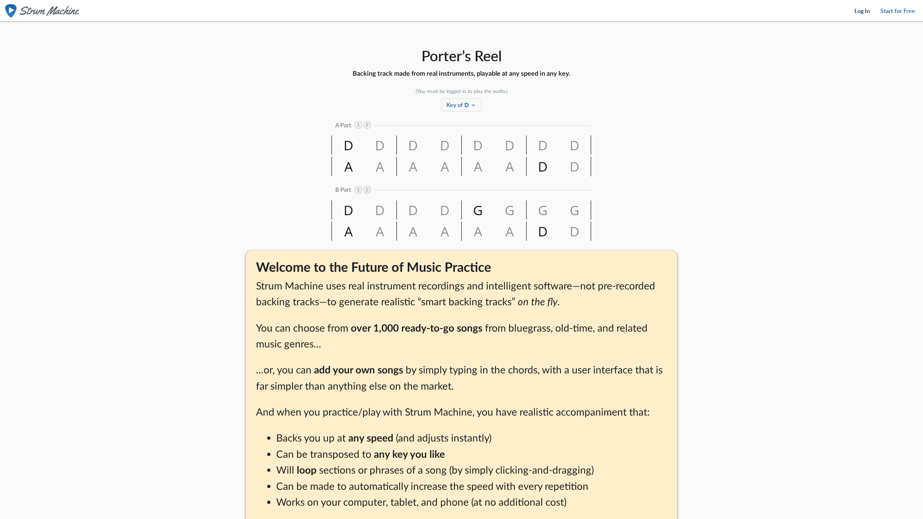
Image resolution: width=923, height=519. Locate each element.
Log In (862, 11)
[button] (348, 145)
